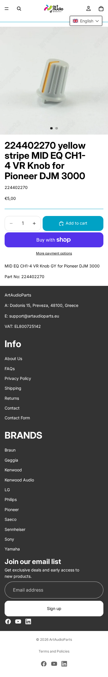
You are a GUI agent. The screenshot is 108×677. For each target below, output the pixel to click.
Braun (10, 449)
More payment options (54, 253)
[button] (86, 21)
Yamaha (12, 548)
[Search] (19, 8)
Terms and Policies (54, 651)
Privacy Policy (18, 378)
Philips (11, 499)
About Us (13, 358)
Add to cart (76, 223)
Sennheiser (15, 529)
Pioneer (12, 509)
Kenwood (13, 469)
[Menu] (6, 8)
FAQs (10, 368)
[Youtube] (18, 621)
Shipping (13, 388)
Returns (12, 397)
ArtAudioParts (60, 639)
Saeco (10, 519)
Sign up (54, 608)
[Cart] (101, 8)
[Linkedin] (28, 621)
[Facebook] (8, 621)
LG (7, 489)
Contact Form (17, 417)
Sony (9, 539)
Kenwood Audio (19, 479)
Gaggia (11, 460)
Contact (12, 408)
